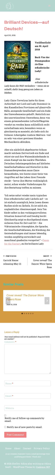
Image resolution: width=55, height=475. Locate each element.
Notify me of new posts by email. (24, 427)
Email (9, 395)
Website (9, 408)
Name (9, 383)
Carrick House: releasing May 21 (12, 260)
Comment (10, 341)
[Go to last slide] (8, 300)
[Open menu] (49, 6)
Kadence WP (43, 467)
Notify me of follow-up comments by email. (24, 419)
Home (8, 448)
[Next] (47, 300)
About (17, 448)
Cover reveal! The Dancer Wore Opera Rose (42, 262)
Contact (27, 448)
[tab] (22, 313)
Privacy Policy (42, 448)
